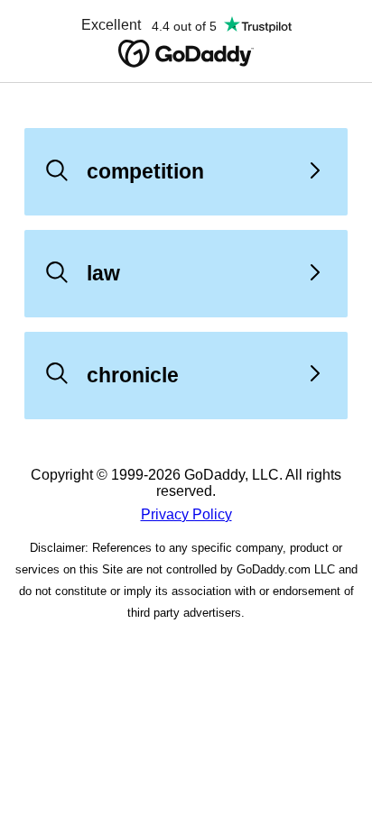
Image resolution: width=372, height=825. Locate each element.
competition (145, 171)
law (103, 273)
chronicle (133, 375)
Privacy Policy (186, 514)
